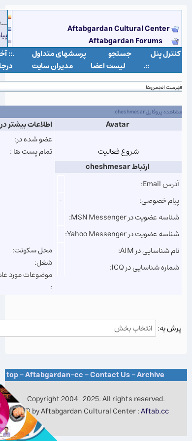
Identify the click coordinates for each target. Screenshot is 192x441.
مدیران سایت (52, 66)
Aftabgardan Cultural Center (119, 28)
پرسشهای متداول (59, 53)
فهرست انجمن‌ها (164, 87)
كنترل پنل (166, 53)
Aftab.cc (155, 411)
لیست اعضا (108, 66)
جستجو (119, 53)
